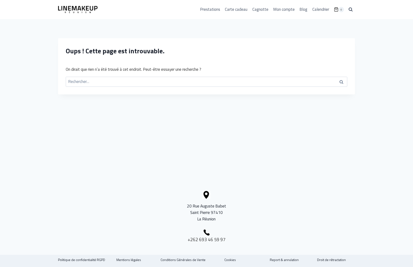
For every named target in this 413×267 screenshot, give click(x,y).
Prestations (210, 9)
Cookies (230, 259)
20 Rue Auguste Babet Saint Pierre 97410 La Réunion (206, 212)
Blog (303, 9)
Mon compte (284, 9)
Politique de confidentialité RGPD (81, 259)
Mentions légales (128, 259)
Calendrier (320, 9)
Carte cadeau (236, 9)
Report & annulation (284, 259)
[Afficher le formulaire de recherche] (350, 9)
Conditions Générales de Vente (183, 259)
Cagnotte (260, 9)
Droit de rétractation (331, 259)
